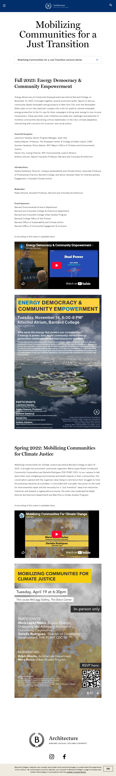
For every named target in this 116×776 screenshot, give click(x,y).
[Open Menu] (4, 6)
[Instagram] (51, 756)
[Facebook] (64, 756)
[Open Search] (110, 6)
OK (108, 768)
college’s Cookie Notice (76, 772)
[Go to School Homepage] (57, 6)
